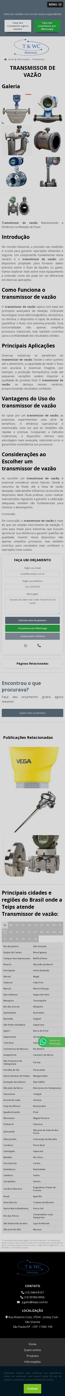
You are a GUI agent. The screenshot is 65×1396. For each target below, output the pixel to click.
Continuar (32, 1388)
